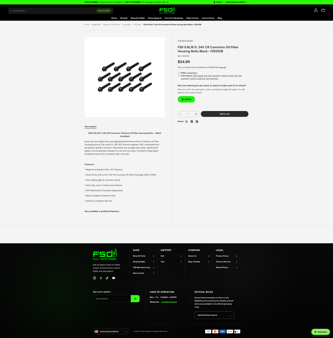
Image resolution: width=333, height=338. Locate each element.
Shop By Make (138, 18)
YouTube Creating (169, 302)
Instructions (208, 18)
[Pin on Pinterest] (197, 121)
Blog (220, 18)
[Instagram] (94, 278)
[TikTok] (107, 278)
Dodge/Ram (96, 24)
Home (114, 18)
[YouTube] (113, 278)
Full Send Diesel (185, 40)
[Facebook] (101, 278)
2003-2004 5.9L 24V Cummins (206, 76)
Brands (123, 18)
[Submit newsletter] (135, 298)
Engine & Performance (111, 24)
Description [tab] (91, 126)
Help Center (192, 18)
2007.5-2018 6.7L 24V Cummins (204, 78)
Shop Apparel (155, 18)
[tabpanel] (125, 172)
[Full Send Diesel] (105, 254)
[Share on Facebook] (191, 121)
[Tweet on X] (186, 121)
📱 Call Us (217, 2)
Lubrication (127, 24)
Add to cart (225, 114)
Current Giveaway (174, 18)
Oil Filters (137, 24)
